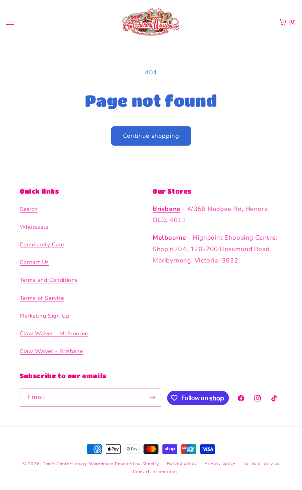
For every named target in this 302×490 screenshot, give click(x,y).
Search (29, 209)
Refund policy (182, 463)
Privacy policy (220, 463)
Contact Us (34, 262)
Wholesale (34, 227)
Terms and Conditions (49, 280)
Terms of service (261, 463)
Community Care (42, 244)
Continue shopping (151, 136)
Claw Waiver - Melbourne (54, 333)
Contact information (155, 472)
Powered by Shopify (137, 464)
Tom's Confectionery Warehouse (78, 464)
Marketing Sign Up (44, 316)
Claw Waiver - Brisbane (51, 351)
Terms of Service (42, 298)
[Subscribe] (152, 397)
